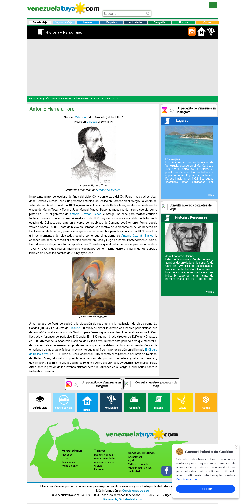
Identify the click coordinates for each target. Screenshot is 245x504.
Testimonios (69, 462)
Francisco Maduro (108, 190)
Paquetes (99, 469)
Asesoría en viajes (104, 462)
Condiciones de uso (135, 490)
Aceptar (205, 489)
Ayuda (131, 460)
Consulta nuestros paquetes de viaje (191, 207)
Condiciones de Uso (189, 479)
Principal (33, 98)
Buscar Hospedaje (104, 454)
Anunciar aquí (135, 456)
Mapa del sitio (70, 465)
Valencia (80, 117)
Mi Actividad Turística (140, 467)
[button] (192, 35)
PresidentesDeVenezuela (104, 98)
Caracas (92, 121)
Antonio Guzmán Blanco (85, 214)
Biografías (45, 98)
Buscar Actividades (105, 458)
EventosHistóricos (62, 98)
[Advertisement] (122, 67)
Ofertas (98, 465)
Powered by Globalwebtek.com (122, 499)
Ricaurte (74, 328)
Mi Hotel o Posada (138, 464)
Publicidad (134, 471)
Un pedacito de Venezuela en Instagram (196, 110)
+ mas (210, 194)
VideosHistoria (81, 98)
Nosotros (67, 454)
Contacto (67, 458)
